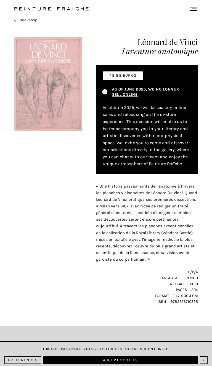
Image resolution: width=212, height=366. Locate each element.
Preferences (23, 360)
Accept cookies (120, 360)
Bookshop (28, 20)
